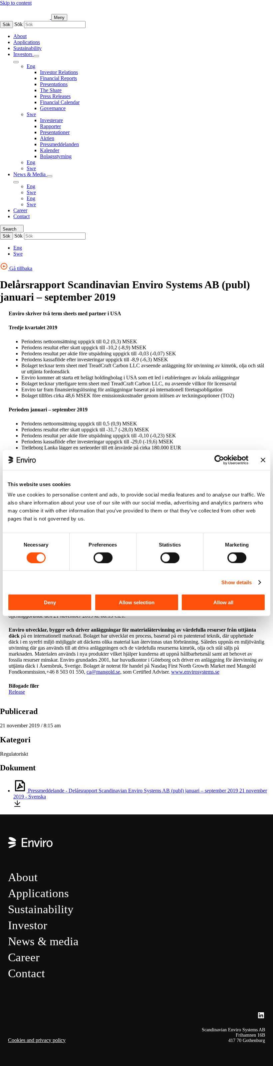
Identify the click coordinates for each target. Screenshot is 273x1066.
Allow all (223, 602)
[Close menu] (16, 62)
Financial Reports (58, 78)
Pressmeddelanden (59, 144)
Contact (21, 216)
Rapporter (50, 126)
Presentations (54, 84)
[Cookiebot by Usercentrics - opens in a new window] (219, 460)
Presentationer (55, 132)
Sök (6, 24)
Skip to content (16, 3)
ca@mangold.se (103, 672)
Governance (53, 108)
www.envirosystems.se (195, 672)
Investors (23, 54)
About (20, 36)
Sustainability (27, 48)
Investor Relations (59, 72)
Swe (31, 114)
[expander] (36, 56)
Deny (50, 602)
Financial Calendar (60, 102)
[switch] (103, 557)
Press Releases (55, 96)
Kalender (49, 150)
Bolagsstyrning (56, 156)
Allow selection (136, 602)
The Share (51, 90)
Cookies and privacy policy (37, 1040)
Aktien (47, 138)
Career (20, 210)
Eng (31, 66)
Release (17, 692)
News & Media (30, 174)
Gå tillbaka (20, 268)
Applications (26, 42)
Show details (236, 582)
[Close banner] (263, 459)
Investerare (51, 120)
